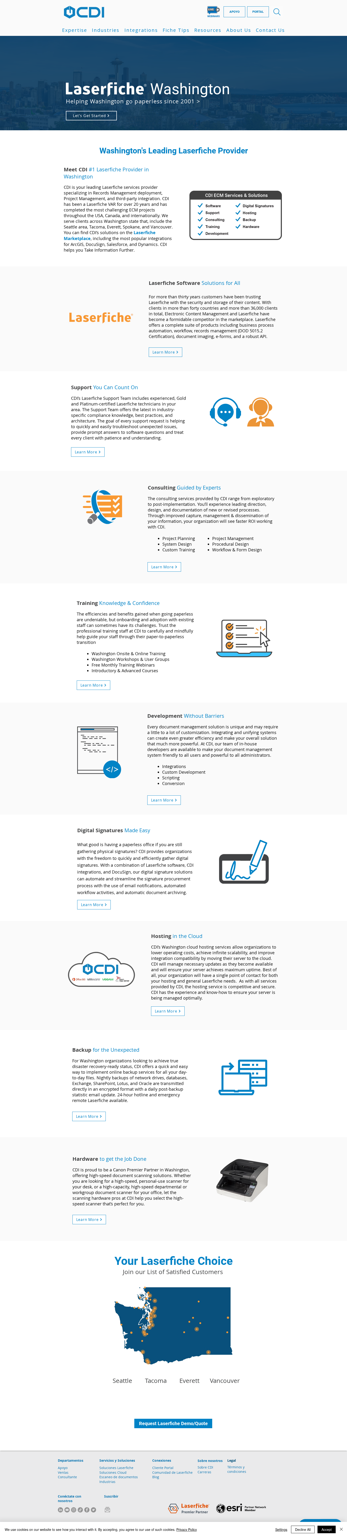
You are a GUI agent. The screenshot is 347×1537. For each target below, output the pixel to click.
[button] (74, 30)
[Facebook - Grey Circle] (86, 1509)
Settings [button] (281, 1529)
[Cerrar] (341, 1529)
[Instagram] (73, 1509)
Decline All (303, 1529)
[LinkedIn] (60, 1509)
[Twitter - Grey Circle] (93, 1509)
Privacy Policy (186, 1529)
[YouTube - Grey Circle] (67, 1509)
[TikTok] (80, 1509)
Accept (327, 1529)
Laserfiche (185, 1472)
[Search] (277, 11)
